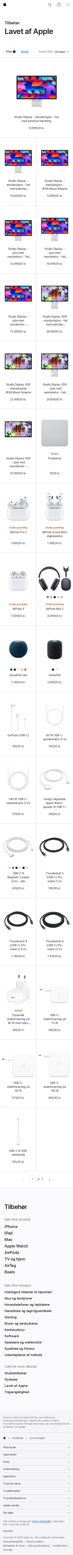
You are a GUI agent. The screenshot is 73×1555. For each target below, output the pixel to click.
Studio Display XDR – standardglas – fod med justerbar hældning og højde (55, 320)
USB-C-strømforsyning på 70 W (54, 1019)
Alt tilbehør (18, 1438)
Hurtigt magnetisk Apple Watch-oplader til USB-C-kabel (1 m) (54, 803)
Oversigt (7, 1550)
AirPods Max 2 (54, 608)
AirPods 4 (18, 608)
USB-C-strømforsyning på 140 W (54, 1086)
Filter (12, 52)
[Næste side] (49, 1179)
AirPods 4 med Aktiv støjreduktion (54, 534)
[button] (49, 4)
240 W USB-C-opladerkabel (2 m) (18, 801)
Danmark (8, 1531)
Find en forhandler (41, 1521)
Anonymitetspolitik (13, 1541)
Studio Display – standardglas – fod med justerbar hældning (36, 119)
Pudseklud (54, 458)
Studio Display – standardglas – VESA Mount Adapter (55, 184)
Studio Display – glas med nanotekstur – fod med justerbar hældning (18, 253)
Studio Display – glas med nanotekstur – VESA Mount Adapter (18, 320)
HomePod (55, 675)
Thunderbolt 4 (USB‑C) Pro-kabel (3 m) (54, 945)
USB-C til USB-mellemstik (18, 1152)
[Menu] (68, 4)
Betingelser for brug (14, 1545)
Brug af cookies (34, 1541)
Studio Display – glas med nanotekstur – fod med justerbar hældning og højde (54, 253)
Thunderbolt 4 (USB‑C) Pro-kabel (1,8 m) (18, 945)
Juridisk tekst (60, 1545)
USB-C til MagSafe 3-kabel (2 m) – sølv (18, 877)
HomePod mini (18, 675)
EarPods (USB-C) (18, 735)
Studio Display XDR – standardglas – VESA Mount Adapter (18, 388)
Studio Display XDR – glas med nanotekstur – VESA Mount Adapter (18, 462)
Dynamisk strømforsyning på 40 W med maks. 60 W (18, 1019)
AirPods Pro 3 (18, 532)
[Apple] (4, 1438)
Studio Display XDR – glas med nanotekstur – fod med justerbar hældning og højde (55, 388)
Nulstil (24, 51)
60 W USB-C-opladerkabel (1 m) (55, 737)
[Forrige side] (23, 1179)
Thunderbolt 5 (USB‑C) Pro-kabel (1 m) (54, 877)
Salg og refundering (38, 1545)
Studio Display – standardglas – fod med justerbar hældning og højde (18, 185)
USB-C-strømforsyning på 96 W (18, 1086)
